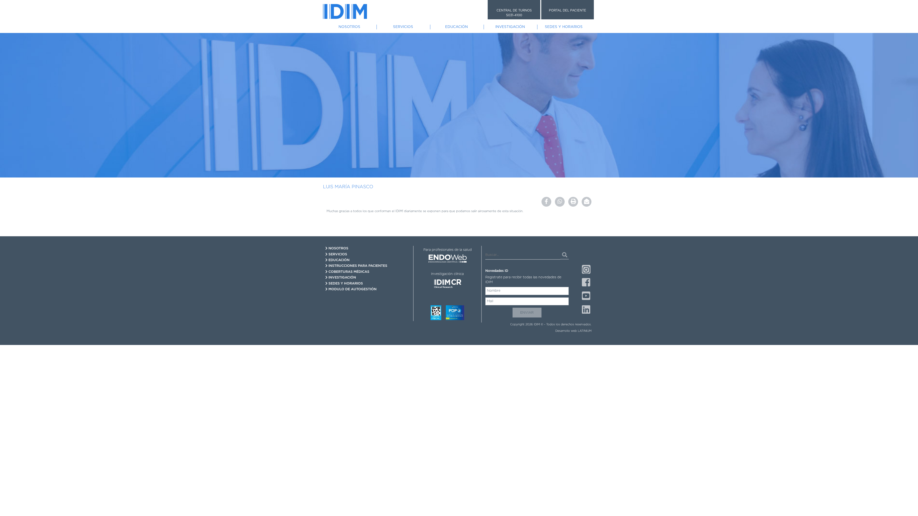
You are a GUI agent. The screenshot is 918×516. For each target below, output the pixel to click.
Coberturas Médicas (348, 272)
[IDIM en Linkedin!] (586, 310)
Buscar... (492, 247)
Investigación (510, 27)
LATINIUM (584, 330)
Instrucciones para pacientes (357, 266)
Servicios (403, 27)
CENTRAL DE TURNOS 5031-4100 (514, 13)
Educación (456, 27)
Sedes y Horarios (564, 27)
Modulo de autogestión (352, 289)
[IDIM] (345, 11)
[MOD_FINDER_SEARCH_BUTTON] (564, 255)
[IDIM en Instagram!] (586, 269)
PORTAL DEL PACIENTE (567, 10)
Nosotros (349, 27)
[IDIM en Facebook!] (586, 283)
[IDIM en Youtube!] (586, 296)
